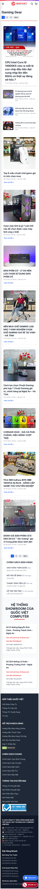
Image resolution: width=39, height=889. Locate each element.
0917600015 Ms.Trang (10, 871)
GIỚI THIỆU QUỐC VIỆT (13, 699)
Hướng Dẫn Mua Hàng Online (13, 728)
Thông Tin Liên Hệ (9, 708)
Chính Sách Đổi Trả (9, 771)
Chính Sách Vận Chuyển (11, 763)
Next (16, 17)
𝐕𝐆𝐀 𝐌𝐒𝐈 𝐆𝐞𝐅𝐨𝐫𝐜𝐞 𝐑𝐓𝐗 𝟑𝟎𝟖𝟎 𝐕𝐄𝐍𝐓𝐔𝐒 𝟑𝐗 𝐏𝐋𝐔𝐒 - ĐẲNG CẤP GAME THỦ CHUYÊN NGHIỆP (19, 483)
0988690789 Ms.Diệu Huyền (12, 884)
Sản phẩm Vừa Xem (10, 801)
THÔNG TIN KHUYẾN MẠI (14, 781)
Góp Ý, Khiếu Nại (9, 744)
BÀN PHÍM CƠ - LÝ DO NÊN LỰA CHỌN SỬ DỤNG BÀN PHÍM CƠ (17, 273)
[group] (19, 0)
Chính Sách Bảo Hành (10, 767)
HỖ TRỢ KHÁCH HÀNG (12, 723)
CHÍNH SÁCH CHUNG (12, 754)
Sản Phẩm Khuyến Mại (11, 790)
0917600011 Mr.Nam (9, 860)
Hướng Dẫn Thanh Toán (11, 732)
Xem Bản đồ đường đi (13, 641)
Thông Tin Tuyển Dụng (11, 712)
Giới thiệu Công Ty (9, 704)
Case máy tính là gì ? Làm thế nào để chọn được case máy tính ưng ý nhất (18, 229)
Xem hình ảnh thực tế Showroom (17, 638)
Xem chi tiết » (9, 182)
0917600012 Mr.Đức (9, 863)
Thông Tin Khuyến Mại (11, 786)
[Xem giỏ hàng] (36, 3)
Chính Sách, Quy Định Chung (13, 759)
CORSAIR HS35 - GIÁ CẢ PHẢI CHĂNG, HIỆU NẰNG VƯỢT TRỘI (19, 435)
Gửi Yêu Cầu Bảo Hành (11, 740)
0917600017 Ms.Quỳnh (10, 876)
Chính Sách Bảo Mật (10, 775)
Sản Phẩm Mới (8, 797)
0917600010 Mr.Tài (9, 858)
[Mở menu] (3, 3)
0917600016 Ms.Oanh (10, 873)
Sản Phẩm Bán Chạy (10, 794)
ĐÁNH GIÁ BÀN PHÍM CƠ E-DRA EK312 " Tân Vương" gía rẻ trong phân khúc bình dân (18, 538)
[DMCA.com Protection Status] (19, 748)
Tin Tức (5, 716)
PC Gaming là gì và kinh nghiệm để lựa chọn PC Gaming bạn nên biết (23, 93)
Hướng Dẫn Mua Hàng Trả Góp (14, 736)
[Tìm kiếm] (32, 3)
